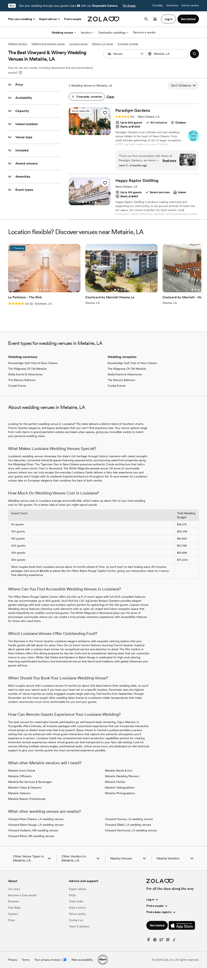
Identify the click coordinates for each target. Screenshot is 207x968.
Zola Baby (157, 5)
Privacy (12, 959)
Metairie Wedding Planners (122, 776)
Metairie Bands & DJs (118, 770)
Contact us (76, 920)
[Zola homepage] (103, 19)
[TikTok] (174, 941)
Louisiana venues (78, 43)
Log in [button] (168, 19)
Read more (169, 160)
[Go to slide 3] (89, 132)
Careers (13, 913)
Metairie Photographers (120, 793)
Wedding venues (62, 32)
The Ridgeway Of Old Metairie (27, 368)
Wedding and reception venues (48, 43)
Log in (150, 899)
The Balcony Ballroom (22, 380)
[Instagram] (168, 941)
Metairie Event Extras (21, 770)
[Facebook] (148, 941)
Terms (26, 959)
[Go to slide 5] (96, 132)
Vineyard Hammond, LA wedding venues (131, 830)
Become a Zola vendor (22, 895)
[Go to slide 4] (92, 132)
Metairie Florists (115, 781)
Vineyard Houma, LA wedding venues (129, 819)
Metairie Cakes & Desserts (24, 787)
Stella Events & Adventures (25, 374)
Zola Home (172, 5)
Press (11, 920)
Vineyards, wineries (127, 43)
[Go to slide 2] (86, 132)
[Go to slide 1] (83, 132)
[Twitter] (161, 941)
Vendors (86, 32)
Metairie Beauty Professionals (26, 798)
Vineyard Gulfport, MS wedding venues (33, 830)
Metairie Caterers (19, 793)
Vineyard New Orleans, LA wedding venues (35, 819)
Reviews (13, 901)
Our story (14, 889)
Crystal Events (17, 385)
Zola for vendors (190, 5)
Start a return (77, 907)
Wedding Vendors (17, 43)
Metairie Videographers (120, 787)
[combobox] (167, 53)
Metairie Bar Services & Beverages (30, 781)
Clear (110, 97)
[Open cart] (155, 19)
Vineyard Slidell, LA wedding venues (128, 824)
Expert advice (48, 19)
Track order (76, 901)
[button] (141, 53)
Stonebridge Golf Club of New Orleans (32, 363)
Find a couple (72, 19)
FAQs (72, 895)
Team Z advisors (79, 926)
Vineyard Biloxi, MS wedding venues (31, 836)
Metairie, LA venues (102, 43)
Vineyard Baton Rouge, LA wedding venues (35, 824)
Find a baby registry (159, 912)
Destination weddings (112, 32)
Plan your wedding (20, 19)
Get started (157, 925)
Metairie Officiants (20, 776)
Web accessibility (82, 959)
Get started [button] (188, 19)
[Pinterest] (155, 941)
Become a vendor (144, 32)
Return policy (77, 913)
